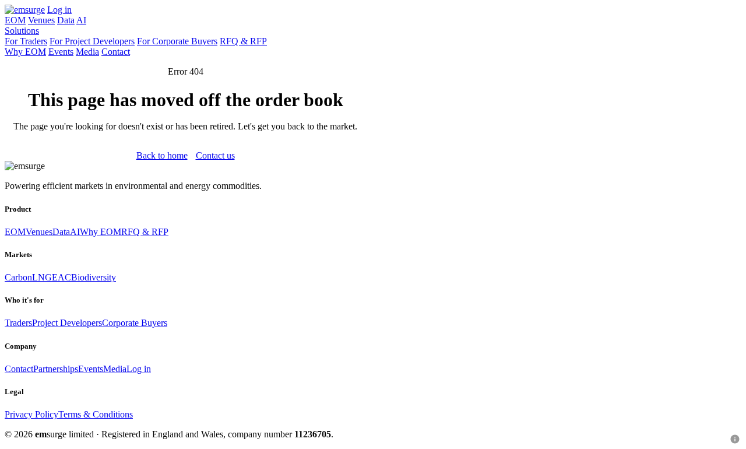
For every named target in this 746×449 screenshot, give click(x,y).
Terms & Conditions (95, 414)
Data (66, 20)
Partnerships (55, 369)
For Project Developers (92, 41)
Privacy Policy (31, 414)
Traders (18, 323)
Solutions (22, 31)
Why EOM (25, 52)
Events (60, 52)
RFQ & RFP (243, 41)
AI (81, 20)
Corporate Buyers (134, 323)
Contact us (215, 155)
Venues (41, 20)
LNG (42, 277)
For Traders (26, 41)
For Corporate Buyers (177, 41)
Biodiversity (93, 277)
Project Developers (67, 323)
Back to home (162, 155)
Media (87, 52)
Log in (59, 10)
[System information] (735, 439)
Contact (115, 52)
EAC (61, 277)
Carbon (18, 277)
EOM (15, 20)
